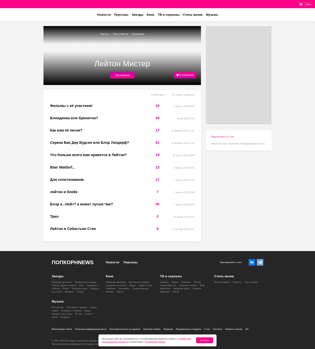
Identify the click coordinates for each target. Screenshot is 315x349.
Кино (150, 14)
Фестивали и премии (139, 282)
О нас (207, 329)
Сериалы (164, 282)
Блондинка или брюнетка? (74, 118)
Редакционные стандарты (188, 329)
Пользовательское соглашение (124, 329)
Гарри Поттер (145, 285)
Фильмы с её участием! (71, 106)
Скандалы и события (116, 285)
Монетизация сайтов (62, 329)
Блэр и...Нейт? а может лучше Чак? (81, 204)
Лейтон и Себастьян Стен (73, 229)
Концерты (65, 317)
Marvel (120, 292)
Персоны (121, 14)
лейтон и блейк (63, 192)
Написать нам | (220, 143)
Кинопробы (123, 288)
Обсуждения (122, 75)
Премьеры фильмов (62, 282)
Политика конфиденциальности (246, 143)
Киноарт (110, 292)
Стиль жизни (193, 14)
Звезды (137, 14)
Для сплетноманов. (67, 180)
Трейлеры (111, 288)
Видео (66, 288)
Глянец (80, 292)
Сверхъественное (188, 285)
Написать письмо (233, 329)
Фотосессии (57, 307)
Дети (81, 285)
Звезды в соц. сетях (62, 314)
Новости (104, 14)
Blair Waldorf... (62, 167)
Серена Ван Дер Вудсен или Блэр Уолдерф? (89, 143)
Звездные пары (79, 288)
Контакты (217, 329)
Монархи (69, 292)
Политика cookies (152, 329)
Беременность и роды (85, 282)
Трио (54, 216)
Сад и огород (250, 282)
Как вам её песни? (66, 130)
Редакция (168, 329)
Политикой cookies (155, 341)
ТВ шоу (197, 282)
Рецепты (237, 282)
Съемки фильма (140, 288)
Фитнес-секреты (222, 282)
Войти (309, 4)
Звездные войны (181, 288)
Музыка (212, 14)
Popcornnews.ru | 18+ (222, 136)
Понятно (204, 340)
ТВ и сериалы (168, 14)
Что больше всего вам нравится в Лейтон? (88, 155)
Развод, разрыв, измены (64, 285)
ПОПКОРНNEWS (73, 262)
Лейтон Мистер (120, 34)
